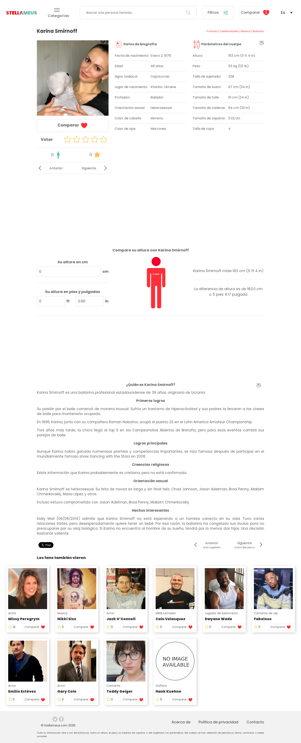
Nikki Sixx (66, 618)
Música (62, 613)
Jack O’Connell (121, 618)
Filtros (214, 12)
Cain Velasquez (170, 618)
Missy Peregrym (24, 618)
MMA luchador (166, 613)
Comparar (254, 12)
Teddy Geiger (119, 691)
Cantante (113, 686)
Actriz (12, 613)
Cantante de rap (266, 613)
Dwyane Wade (218, 618)
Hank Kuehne (168, 691)
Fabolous (263, 618)
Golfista (161, 686)
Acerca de (181, 722)
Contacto (255, 722)
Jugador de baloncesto (221, 613)
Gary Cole (66, 691)
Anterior (56, 168)
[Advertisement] (73, 207)
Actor (110, 613)
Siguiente (89, 168)
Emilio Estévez (22, 691)
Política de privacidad (218, 722)
